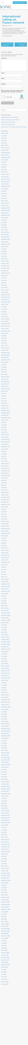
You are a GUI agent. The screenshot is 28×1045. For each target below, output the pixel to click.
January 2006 (5, 726)
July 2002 (4, 827)
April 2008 (4, 661)
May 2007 (3, 687)
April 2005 (4, 747)
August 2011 (4, 564)
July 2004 (4, 769)
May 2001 (3, 861)
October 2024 (5, 184)
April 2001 (4, 863)
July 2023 (3, 220)
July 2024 (3, 191)
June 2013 (4, 511)
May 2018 (3, 369)
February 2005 (5, 752)
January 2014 (4, 494)
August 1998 (4, 938)
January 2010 (4, 610)
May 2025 (3, 167)
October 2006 (5, 704)
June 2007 (4, 685)
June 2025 (4, 164)
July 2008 (4, 653)
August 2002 (4, 825)
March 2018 (4, 374)
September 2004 (5, 764)
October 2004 (5, 762)
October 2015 (4, 444)
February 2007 (5, 694)
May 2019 (3, 340)
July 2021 (3, 278)
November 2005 (5, 731)
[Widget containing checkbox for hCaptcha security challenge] (13, 97)
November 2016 (5, 413)
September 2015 (5, 446)
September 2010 (5, 591)
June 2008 (4, 656)
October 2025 (5, 155)
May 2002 (3, 832)
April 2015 (4, 458)
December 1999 (5, 902)
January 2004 (5, 784)
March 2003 (4, 808)
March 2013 (4, 519)
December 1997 (5, 957)
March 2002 (4, 837)
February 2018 (5, 376)
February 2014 (5, 492)
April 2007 (4, 690)
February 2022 (5, 261)
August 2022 (4, 246)
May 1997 (3, 974)
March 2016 (4, 432)
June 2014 (4, 482)
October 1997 (4, 962)
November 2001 (5, 846)
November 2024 (5, 181)
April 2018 (4, 372)
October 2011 (4, 559)
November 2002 (5, 817)
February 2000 (5, 897)
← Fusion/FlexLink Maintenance (7, 44)
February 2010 (5, 608)
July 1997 (3, 969)
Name (3, 73)
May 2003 (4, 803)
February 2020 (5, 319)
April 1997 (4, 976)
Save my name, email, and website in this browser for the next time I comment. (12, 91)
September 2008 (5, 649)
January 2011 (4, 581)
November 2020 (5, 297)
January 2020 (5, 321)
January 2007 (5, 697)
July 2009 (4, 625)
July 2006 (4, 711)
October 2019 (4, 328)
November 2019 (5, 326)
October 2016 (4, 415)
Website (3, 84)
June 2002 (4, 829)
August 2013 (4, 507)
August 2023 (4, 217)
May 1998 (3, 945)
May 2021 (3, 282)
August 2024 (4, 188)
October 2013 (4, 502)
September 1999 (5, 909)
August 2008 (4, 651)
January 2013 (4, 523)
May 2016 (3, 427)
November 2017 (5, 384)
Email (3, 78)
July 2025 (3, 162)
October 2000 (5, 878)
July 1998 (3, 940)
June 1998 (4, 943)
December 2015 (5, 439)
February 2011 (5, 579)
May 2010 (3, 601)
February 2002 (5, 839)
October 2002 (5, 820)
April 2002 (4, 834)
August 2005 (4, 738)
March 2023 (4, 229)
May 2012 (3, 543)
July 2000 (4, 885)
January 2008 (5, 668)
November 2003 (5, 788)
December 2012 (5, 526)
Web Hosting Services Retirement (10, 119)
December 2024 (5, 179)
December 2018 (5, 352)
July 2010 (3, 596)
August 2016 (4, 420)
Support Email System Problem (9, 117)
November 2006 (5, 702)
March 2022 (4, 258)
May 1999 (3, 916)
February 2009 (5, 637)
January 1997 (4, 984)
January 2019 (4, 350)
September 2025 (5, 157)
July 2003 (4, 798)
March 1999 (4, 921)
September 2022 (5, 244)
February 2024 (5, 203)
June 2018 (4, 367)
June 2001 (4, 858)
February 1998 (5, 952)
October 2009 (5, 617)
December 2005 (5, 728)
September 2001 (5, 851)
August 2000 (4, 882)
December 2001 (5, 844)
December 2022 (5, 237)
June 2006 (4, 714)
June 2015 (4, 453)
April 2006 (4, 719)
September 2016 (5, 417)
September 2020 (5, 302)
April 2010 (4, 603)
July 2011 (3, 567)
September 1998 (5, 936)
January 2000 (5, 899)
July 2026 (3, 135)
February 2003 (5, 810)
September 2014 (5, 475)
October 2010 (5, 588)
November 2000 (5, 875)
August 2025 (4, 159)
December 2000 (5, 873)
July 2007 (4, 682)
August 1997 (4, 967)
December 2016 (5, 410)
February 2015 (5, 463)
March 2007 (4, 692)
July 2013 (3, 509)
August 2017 (4, 391)
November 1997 (5, 960)
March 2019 (4, 345)
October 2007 (5, 675)
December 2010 (5, 584)
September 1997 (5, 964)
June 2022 (4, 251)
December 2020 (5, 294)
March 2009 (4, 634)
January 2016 (4, 437)
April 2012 (4, 545)
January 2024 (5, 205)
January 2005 (5, 755)
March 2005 (4, 750)
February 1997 (5, 981)
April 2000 (4, 892)
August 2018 (4, 362)
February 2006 (5, 723)
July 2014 (3, 480)
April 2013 (4, 516)
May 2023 (3, 225)
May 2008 (4, 658)
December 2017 (5, 381)
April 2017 (4, 400)
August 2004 (4, 767)
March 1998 (4, 950)
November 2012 (5, 528)
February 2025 (5, 174)
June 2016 (4, 425)
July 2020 (4, 306)
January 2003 (5, 813)
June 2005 (4, 743)
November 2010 (5, 586)
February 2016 (5, 434)
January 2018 (4, 379)
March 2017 (4, 403)
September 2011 (5, 562)
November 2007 (5, 673)
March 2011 (4, 576)
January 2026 (5, 150)
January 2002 (5, 842)
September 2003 (5, 793)
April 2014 (4, 487)
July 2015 (3, 451)
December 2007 (5, 670)
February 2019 (5, 347)
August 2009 (4, 622)
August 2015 (4, 449)
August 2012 (4, 535)
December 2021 (5, 265)
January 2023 (5, 234)
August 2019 (4, 333)
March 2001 (4, 866)
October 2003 (5, 791)
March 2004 (4, 779)
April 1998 (4, 948)
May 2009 (4, 629)
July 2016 (3, 422)
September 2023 (5, 215)
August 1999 (4, 911)
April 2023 (4, 227)
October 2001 (5, 849)
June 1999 (4, 914)
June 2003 (4, 801)
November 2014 (5, 470)
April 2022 (4, 256)
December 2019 (5, 323)
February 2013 (5, 521)
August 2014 (4, 478)
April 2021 (4, 285)
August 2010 (4, 593)
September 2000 (5, 880)
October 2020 (5, 299)
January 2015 (4, 466)
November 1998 (5, 931)
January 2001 (4, 870)
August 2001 (4, 854)
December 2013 (5, 497)
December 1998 (5, 928)
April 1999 (4, 919)
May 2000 (4, 890)
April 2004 (4, 776)
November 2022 (5, 239)
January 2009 (5, 639)
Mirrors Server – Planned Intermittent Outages (13, 127)
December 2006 (5, 699)
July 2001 (3, 856)
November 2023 (5, 210)
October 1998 (4, 933)
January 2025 (5, 176)
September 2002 (5, 822)
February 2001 (5, 868)
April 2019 (4, 343)
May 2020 (3, 311)
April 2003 (4, 805)
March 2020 (4, 316)
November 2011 (5, 557)
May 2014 (3, 485)
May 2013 (3, 514)
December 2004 (5, 757)
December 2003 (5, 786)
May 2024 (3, 196)
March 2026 (4, 145)
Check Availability (20, 2)
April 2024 (4, 198)
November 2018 (5, 355)
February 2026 (5, 147)
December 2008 (5, 641)
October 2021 (4, 270)
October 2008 (5, 646)
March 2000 (4, 895)
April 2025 (4, 169)
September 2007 (5, 678)
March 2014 (4, 490)
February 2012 (5, 550)
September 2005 (5, 735)
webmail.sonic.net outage (8, 122)
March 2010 (4, 605)
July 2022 (3, 249)
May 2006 (4, 716)
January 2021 (4, 292)
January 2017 (4, 408)
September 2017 (5, 388)
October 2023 (5, 212)
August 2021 (4, 275)
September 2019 (5, 331)
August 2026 (4, 133)
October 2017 (4, 386)
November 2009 (5, 615)
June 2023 (4, 222)
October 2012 (4, 531)
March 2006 (4, 721)
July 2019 (3, 335)
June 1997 (4, 972)
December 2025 (5, 152)
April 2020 (4, 314)
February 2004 (5, 781)
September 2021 (5, 273)
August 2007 (4, 680)
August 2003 (4, 796)
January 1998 (4, 955)
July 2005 (4, 740)
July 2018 (3, 364)
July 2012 (3, 538)
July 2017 (3, 393)
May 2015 (3, 456)
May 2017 (3, 398)
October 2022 (5, 241)
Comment (4, 58)
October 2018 (4, 357)
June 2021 (4, 280)
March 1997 (4, 979)
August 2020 (4, 304)
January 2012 (4, 552)
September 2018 (5, 359)
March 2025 (4, 171)
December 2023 (5, 208)
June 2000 (4, 887)
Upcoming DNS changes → (22, 44)
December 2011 (5, 555)
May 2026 (3, 140)
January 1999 (4, 926)
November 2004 (5, 760)
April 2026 (4, 143)
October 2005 (5, 733)
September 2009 (5, 620)
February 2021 (5, 290)
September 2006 (5, 707)
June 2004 (4, 772)
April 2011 (3, 574)
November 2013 (5, 499)
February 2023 (5, 232)
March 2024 (4, 200)
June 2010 (4, 598)
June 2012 (4, 540)
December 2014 (5, 468)
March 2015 (4, 461)
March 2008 (4, 663)
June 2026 (4, 138)
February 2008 (5, 666)
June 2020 (4, 309)
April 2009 (4, 632)
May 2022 (3, 253)
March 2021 (4, 287)
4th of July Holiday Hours (8, 124)
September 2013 (5, 504)
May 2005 (4, 745)
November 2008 (5, 644)
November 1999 (5, 904)
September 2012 (5, 533)
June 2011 (3, 569)
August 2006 (4, 709)
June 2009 (4, 627)
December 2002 (5, 815)
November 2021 (5, 268)
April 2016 (4, 429)
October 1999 (4, 907)
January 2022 (4, 263)
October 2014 (4, 473)
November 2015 (5, 441)
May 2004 (4, 774)
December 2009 (5, 613)
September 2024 (5, 186)
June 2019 (4, 338)
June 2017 (4, 396)
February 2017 (5, 405)
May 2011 (3, 572)
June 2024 (4, 193)
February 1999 (5, 923)
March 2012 (4, 547)
